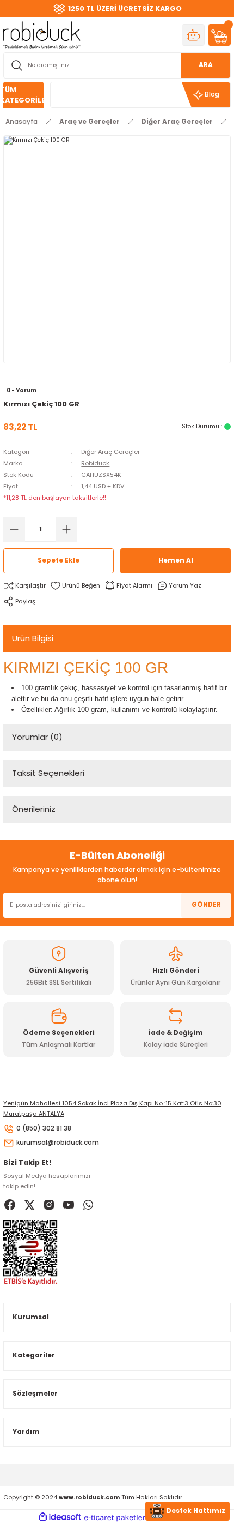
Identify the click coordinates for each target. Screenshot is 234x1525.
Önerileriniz (34, 809)
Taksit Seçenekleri (48, 773)
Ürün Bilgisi (32, 638)
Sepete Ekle (58, 560)
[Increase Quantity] (66, 529)
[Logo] (42, 35)
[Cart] (219, 35)
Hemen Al (175, 560)
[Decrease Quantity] (14, 529)
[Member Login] (193, 35)
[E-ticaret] (115, 1518)
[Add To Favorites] (75, 585)
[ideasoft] (60, 1517)
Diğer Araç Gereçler (110, 451)
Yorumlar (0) (37, 737)
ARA (206, 65)
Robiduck (95, 463)
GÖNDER (206, 904)
